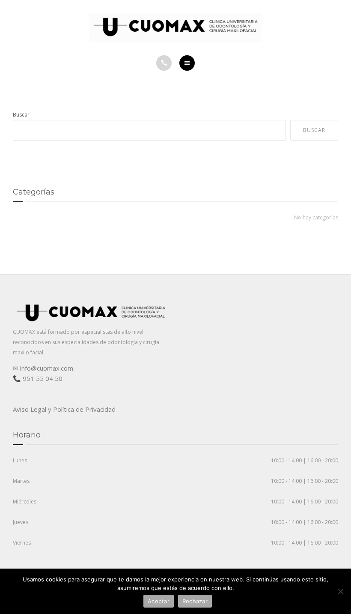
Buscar (21, 114)
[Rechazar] (340, 591)
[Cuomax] (175, 27)
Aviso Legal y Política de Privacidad (64, 409)
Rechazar (195, 601)
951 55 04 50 (42, 378)
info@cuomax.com (46, 368)
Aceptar (159, 601)
